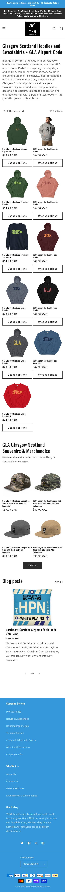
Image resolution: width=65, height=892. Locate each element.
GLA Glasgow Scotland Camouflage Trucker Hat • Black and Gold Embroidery (16, 503)
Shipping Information (17, 726)
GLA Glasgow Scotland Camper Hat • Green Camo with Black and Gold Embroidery (47, 503)
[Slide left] (25, 673)
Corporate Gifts (14, 754)
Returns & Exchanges (17, 719)
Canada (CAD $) (31, 864)
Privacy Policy (13, 712)
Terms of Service (15, 733)
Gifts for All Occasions (18, 747)
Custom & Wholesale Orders (21, 740)
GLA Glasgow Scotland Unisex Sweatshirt (45, 362)
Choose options (17, 162)
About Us (11, 774)
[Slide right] (39, 673)
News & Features (15, 788)
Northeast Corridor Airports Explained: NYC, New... (31, 632)
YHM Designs (25, 886)
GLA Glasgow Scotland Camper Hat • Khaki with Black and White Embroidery (47, 550)
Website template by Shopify (40, 886)
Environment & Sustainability (21, 795)
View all (32, 565)
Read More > (32, 98)
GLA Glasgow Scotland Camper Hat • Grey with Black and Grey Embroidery (17, 550)
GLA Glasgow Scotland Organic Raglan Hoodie (14, 150)
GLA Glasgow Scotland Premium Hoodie (46, 150)
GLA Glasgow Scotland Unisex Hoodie (45, 256)
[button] (3, 28)
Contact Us (12, 781)
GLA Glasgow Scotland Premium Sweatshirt (15, 256)
